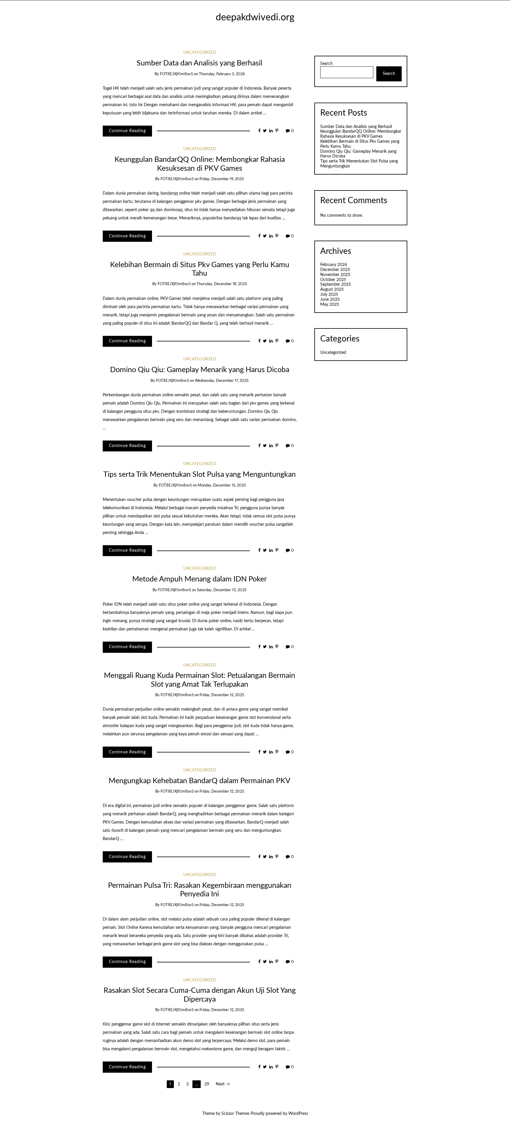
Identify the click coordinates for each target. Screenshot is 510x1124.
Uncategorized (199, 53)
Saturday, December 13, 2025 (221, 590)
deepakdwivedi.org (255, 17)
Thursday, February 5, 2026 (222, 74)
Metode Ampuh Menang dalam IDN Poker (199, 579)
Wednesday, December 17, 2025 (222, 381)
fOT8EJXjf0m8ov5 (176, 74)
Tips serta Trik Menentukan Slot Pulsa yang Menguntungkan (199, 474)
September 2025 (335, 284)
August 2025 (332, 289)
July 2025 (329, 294)
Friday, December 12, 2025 (222, 695)
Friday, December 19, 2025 (222, 179)
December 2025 (335, 270)
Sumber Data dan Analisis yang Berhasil (199, 63)
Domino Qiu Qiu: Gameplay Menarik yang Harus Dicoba (199, 370)
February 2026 (333, 265)
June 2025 (330, 300)
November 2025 (335, 275)
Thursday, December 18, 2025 (222, 284)
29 (207, 1084)
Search (326, 64)
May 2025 (329, 305)
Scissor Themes (235, 1114)
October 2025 (333, 280)
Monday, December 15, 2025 (222, 485)
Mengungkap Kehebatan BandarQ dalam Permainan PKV (199, 781)
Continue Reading (127, 131)
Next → (223, 1084)
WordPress (298, 1114)
